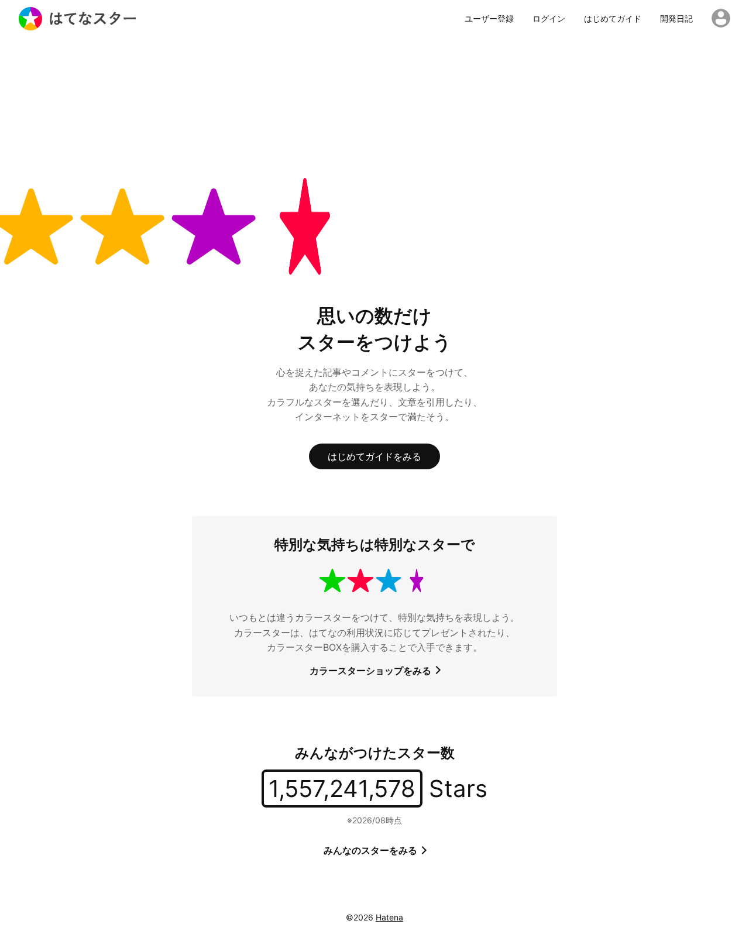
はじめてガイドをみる (374, 456)
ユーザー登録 (489, 19)
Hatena (389, 917)
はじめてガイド (612, 19)
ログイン (548, 19)
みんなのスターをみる (372, 850)
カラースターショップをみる (372, 670)
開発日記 (676, 19)
